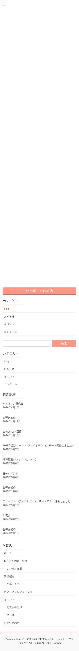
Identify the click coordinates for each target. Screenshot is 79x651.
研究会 (6, 515)
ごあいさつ (13, 584)
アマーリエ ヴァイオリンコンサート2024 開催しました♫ (37, 501)
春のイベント (10, 473)
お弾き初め (9, 417)
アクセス (9, 614)
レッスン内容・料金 (15, 560)
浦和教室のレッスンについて (19, 459)
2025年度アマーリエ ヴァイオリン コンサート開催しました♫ (38, 445)
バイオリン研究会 (13, 403)
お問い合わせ (11, 622)
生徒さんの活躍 (12, 431)
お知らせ (9, 316)
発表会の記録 (14, 607)
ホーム (8, 553)
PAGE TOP (73, 628)
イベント (9, 324)
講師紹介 (9, 576)
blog (6, 308)
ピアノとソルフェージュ (18, 591)
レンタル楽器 (14, 568)
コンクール (10, 331)
